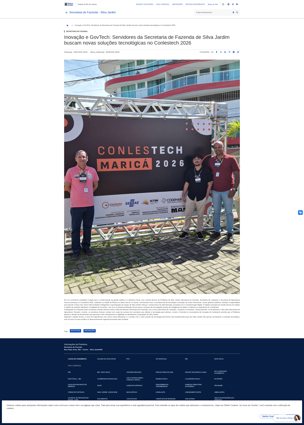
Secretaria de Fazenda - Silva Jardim (92, 12)
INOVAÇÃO (89, 330)
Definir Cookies (269, 416)
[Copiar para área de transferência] (238, 52)
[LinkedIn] (225, 52)
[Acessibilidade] (233, 4)
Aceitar (291, 416)
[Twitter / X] (221, 52)
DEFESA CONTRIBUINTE (195, 4)
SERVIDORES (177, 4)
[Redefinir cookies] (237, 4)
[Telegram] (234, 52)
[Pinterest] (229, 52)
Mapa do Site (213, 4)
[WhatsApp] (212, 52)
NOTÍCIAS (75, 330)
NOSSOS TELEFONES (144, 4)
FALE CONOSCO (162, 4)
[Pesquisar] (237, 12)
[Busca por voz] (233, 12)
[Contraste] (228, 4)
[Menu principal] (66, 12)
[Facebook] (216, 52)
